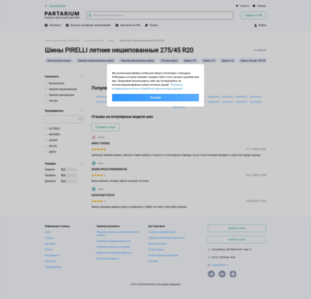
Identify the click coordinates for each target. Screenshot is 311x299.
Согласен (155, 97)
